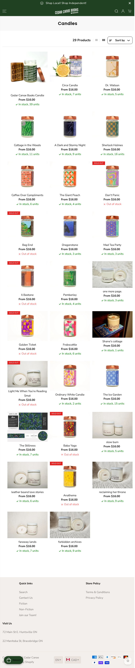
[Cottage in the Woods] (27, 127)
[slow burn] (112, 425)
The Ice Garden (112, 395)
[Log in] (123, 11)
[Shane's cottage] (112, 324)
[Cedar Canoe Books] (66, 11)
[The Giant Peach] (70, 176)
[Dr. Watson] (112, 67)
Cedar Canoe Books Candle (27, 95)
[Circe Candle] (70, 67)
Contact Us (26, 598)
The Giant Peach (70, 195)
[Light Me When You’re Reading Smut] (27, 374)
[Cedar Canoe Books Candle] (27, 72)
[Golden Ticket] (27, 326)
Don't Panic (112, 195)
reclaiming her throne (112, 492)
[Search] (116, 11)
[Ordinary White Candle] (70, 376)
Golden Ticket (27, 345)
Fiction (23, 603)
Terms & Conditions (98, 592)
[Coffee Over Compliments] (27, 176)
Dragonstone (70, 245)
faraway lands (27, 542)
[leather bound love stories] (27, 475)
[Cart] (130, 11)
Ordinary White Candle (69, 395)
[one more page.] (112, 274)
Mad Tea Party (112, 245)
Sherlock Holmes (112, 145)
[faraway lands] (27, 525)
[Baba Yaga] (70, 427)
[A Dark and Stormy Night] (70, 127)
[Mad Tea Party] (112, 226)
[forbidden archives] (70, 525)
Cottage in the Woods (27, 145)
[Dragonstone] (70, 226)
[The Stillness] (27, 427)
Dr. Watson (112, 85)
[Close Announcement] (130, 3)
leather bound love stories (27, 492)
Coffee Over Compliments (27, 195)
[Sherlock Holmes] (112, 127)
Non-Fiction (26, 609)
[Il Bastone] (27, 276)
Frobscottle (70, 345)
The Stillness (27, 445)
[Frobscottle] (70, 326)
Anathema (69, 495)
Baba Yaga (70, 445)
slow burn (112, 442)
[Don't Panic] (112, 176)
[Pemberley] (70, 276)
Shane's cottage (112, 341)
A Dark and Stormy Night (69, 145)
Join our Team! (27, 615)
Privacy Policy (94, 598)
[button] (4, 11)
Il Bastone (27, 295)
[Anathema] (70, 477)
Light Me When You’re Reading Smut (27, 393)
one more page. (112, 291)
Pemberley (70, 295)
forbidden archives (69, 542)
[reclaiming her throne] (112, 475)
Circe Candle (70, 85)
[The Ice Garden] (112, 376)
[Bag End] (27, 226)
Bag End (27, 245)
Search (23, 592)
